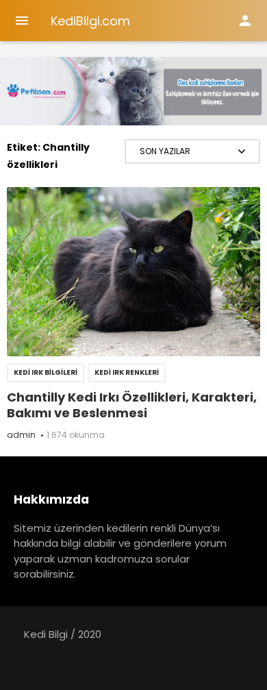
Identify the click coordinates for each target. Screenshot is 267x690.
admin (21, 435)
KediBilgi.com (90, 20)
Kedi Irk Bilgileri (45, 372)
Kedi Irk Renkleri (126, 372)
